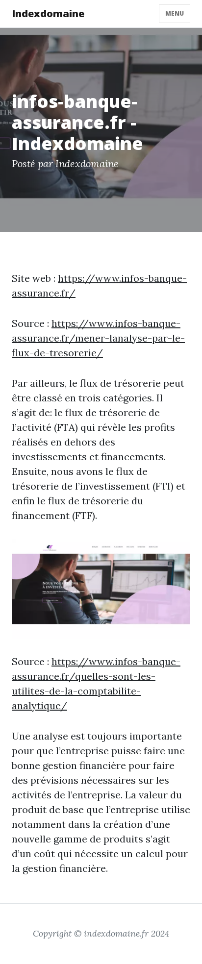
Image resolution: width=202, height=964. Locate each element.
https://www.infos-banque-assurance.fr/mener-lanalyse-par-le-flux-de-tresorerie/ (98, 338)
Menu (174, 13)
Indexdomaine (48, 13)
